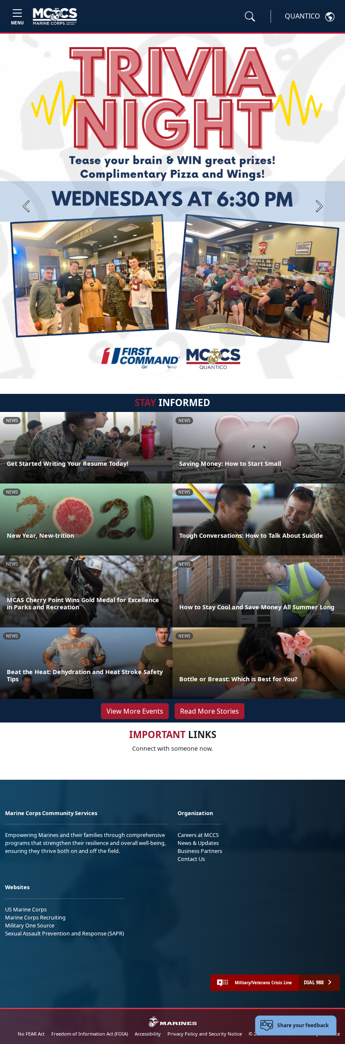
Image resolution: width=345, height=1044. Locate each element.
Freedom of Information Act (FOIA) (89, 1034)
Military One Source (29, 925)
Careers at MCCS (198, 835)
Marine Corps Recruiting (35, 917)
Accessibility (148, 1034)
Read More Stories (209, 711)
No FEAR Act (31, 1034)
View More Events (134, 711)
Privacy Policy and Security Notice (204, 1034)
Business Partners (200, 851)
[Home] (55, 16)
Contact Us (191, 859)
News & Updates (198, 843)
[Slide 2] (174, 368)
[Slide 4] (194, 368)
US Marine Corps (26, 909)
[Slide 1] (157, 368)
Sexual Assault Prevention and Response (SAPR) (64, 933)
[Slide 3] (184, 368)
